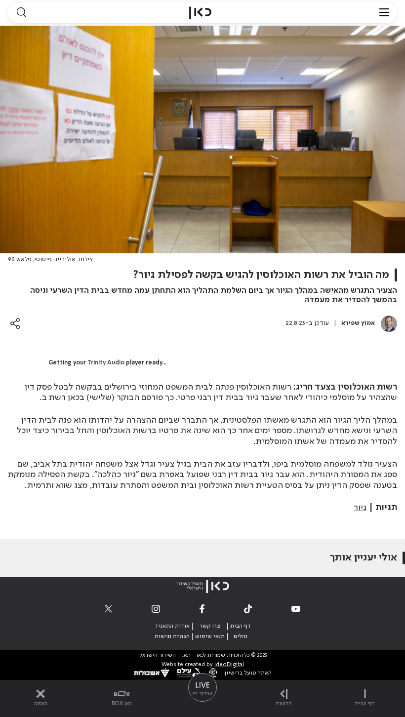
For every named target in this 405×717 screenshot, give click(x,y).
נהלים (240, 636)
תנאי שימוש (210, 636)
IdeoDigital (229, 665)
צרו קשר (210, 626)
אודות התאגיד (172, 626)
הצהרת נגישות (172, 636)
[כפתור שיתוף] (15, 323)
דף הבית (240, 626)
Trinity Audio (105, 363)
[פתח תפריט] (384, 12)
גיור (360, 507)
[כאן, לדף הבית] (200, 12)
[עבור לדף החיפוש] (21, 13)
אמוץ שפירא (358, 323)
